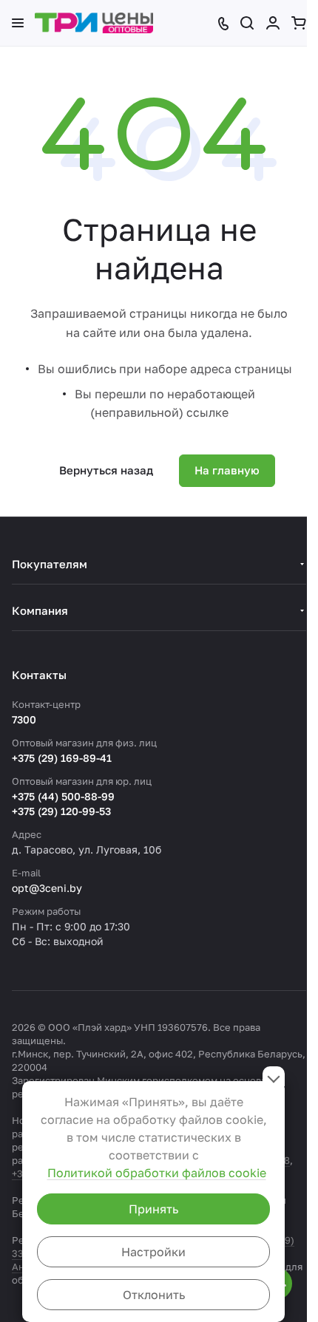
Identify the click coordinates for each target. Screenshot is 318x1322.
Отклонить (154, 1294)
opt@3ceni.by (47, 888)
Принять (153, 1209)
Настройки (153, 1251)
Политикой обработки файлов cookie (156, 1172)
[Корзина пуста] (298, 23)
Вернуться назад (106, 470)
